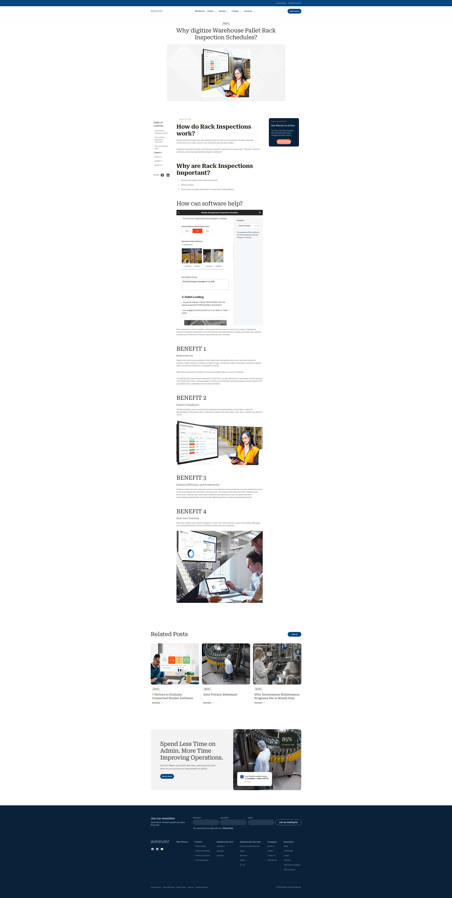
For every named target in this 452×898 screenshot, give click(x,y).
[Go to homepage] (157, 11)
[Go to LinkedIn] (157, 849)
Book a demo (283, 142)
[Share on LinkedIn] (168, 175)
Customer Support (294, 3)
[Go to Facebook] (152, 849)
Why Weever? (200, 11)
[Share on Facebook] (162, 175)
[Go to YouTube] (162, 849)
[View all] (294, 634)
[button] (212, 11)
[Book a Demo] (294, 11)
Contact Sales (281, 3)
